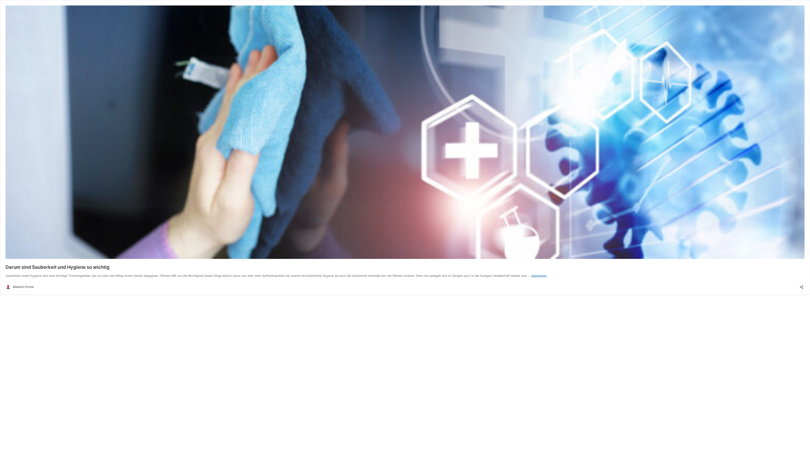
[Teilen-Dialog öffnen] (802, 285)
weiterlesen (539, 275)
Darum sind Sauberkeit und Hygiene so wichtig (57, 267)
